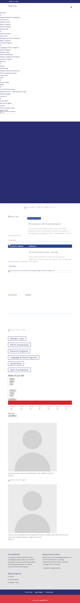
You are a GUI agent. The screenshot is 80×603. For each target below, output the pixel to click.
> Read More (12, 240)
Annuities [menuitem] (3, 14)
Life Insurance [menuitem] (4, 20)
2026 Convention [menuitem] (5, 34)
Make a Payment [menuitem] (5, 24)
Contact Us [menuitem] (3, 97)
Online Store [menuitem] (4, 75)
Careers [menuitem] (2, 106)
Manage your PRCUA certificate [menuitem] (10, 38)
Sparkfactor (44, 600)
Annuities (28, 295)
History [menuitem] (2, 66)
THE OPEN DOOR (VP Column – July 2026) (43, 252)
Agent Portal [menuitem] (4, 110)
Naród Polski (16, 363)
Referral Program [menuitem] (5, 27)
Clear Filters (12, 399)
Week (12, 381)
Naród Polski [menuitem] (4, 68)
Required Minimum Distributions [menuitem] (10, 17)
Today (12, 393)
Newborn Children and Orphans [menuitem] (10, 57)
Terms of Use (28, 592)
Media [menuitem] (2, 86)
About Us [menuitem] (3, 63)
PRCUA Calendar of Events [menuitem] (8, 73)
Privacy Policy (49, 592)
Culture (32, 246)
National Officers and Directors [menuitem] (10, 71)
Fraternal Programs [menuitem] (6, 44)
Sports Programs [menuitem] (5, 50)
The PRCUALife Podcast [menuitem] (7, 89)
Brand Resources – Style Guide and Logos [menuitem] (13, 92)
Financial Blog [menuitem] (4, 82)
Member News (34, 218)
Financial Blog (13, 579)
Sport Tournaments (19, 370)
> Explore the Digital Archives (51, 568)
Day (11, 384)
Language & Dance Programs (23, 357)
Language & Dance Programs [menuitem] (9, 47)
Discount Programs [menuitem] (6, 59)
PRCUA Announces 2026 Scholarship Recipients (44, 224)
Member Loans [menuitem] (5, 22)
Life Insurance (12, 295)
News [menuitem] (2, 79)
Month (12, 379)
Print (11, 413)
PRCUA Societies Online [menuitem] (7, 108)
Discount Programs (19, 351)
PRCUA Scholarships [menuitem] (6, 54)
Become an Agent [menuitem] (5, 103)
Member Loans (17, 338)
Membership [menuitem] (4, 30)
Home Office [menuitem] (4, 101)
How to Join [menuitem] (3, 36)
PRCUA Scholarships (19, 345)
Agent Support (39, 592)
